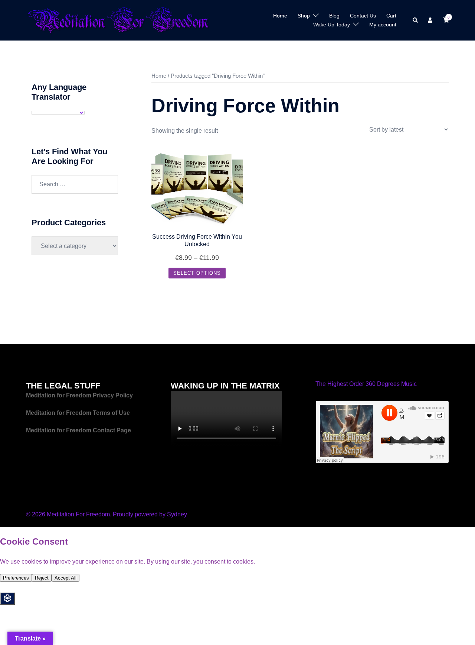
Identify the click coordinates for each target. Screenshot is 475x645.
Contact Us (363, 16)
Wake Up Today (331, 25)
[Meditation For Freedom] (118, 20)
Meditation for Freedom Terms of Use (78, 413)
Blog (334, 16)
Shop (304, 16)
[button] (416, 20)
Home (280, 16)
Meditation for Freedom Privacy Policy (79, 395)
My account (382, 25)
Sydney (177, 514)
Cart (391, 16)
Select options (197, 273)
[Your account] (431, 20)
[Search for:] (75, 184)
